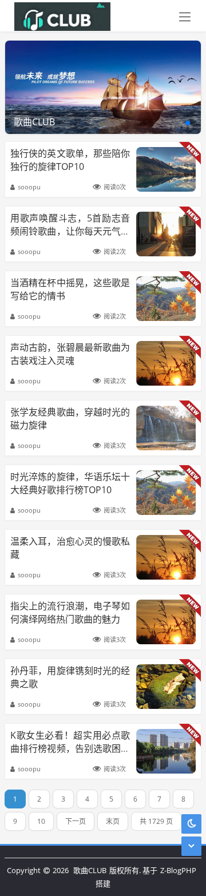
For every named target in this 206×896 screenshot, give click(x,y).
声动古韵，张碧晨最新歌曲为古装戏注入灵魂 (70, 353)
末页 (113, 821)
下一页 (75, 821)
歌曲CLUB (89, 870)
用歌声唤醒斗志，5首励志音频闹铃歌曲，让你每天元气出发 (70, 231)
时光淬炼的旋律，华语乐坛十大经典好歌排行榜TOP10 (70, 482)
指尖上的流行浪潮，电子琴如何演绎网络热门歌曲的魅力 (70, 612)
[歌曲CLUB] (59, 15)
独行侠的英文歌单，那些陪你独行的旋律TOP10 (70, 159)
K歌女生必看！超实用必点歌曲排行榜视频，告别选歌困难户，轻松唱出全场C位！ (70, 748)
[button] (187, 123)
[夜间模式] (192, 823)
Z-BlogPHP (178, 870)
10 (41, 821)
